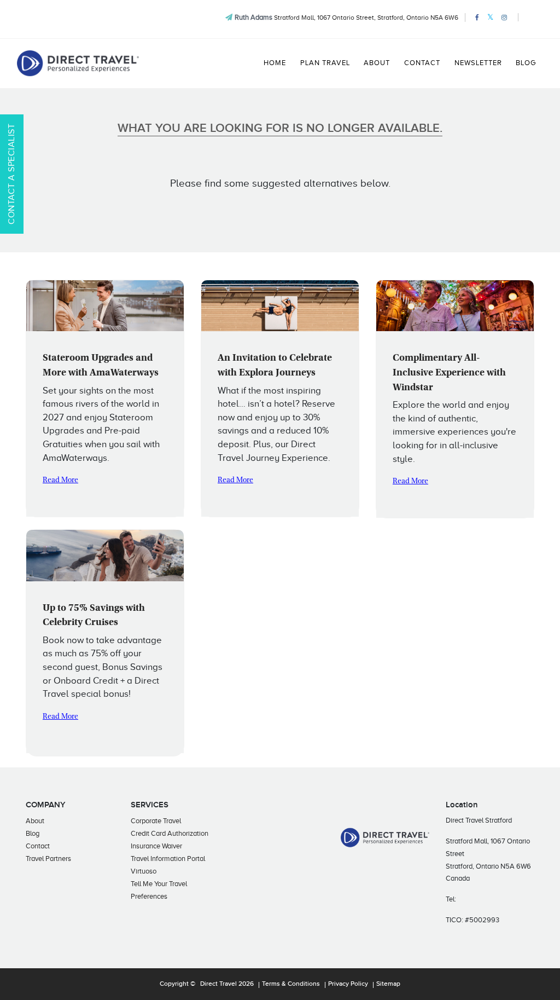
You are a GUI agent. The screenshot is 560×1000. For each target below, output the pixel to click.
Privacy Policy (348, 984)
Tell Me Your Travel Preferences (159, 890)
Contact (422, 63)
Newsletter (478, 63)
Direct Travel (218, 984)
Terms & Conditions (291, 984)
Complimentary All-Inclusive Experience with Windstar (449, 373)
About (377, 63)
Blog (526, 63)
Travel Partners (48, 858)
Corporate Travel (156, 821)
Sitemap (388, 984)
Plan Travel (325, 63)
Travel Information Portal (168, 858)
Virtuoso (143, 871)
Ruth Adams (253, 17)
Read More (60, 480)
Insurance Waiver (156, 846)
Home (275, 63)
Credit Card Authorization (169, 833)
